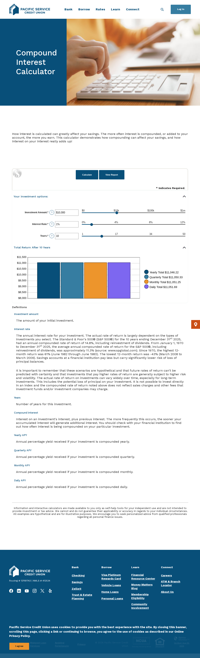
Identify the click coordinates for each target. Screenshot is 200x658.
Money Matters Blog (142, 586)
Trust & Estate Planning (82, 596)
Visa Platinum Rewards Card (111, 576)
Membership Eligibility (140, 596)
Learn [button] (115, 9)
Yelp (50, 591)
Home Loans (110, 591)
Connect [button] (132, 9)
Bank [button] (68, 9)
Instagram (35, 591)
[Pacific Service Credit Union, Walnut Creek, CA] (29, 9)
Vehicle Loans (111, 585)
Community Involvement (140, 606)
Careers (166, 575)
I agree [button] (19, 646)
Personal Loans (112, 598)
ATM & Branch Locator (170, 583)
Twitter (42, 591)
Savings (77, 582)
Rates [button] (100, 9)
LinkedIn (19, 591)
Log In (180, 9)
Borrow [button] (84, 9)
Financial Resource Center (143, 576)
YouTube (27, 591)
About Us (167, 591)
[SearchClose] (162, 9)
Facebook (11, 591)
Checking (78, 575)
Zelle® (76, 588)
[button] (100, 196)
